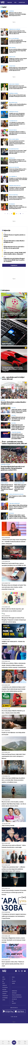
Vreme (13, 983)
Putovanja (5, 987)
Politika (3, 400)
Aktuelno (11, 513)
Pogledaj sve (14, 265)
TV (12, 979)
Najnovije (9, 2)
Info (3, 977)
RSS (13, 1001)
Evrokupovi (5, 311)
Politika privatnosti (17, 997)
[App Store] (19, 1011)
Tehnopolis (5, 341)
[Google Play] (8, 1011)
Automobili (5, 997)
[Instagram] (22, 971)
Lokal (3, 999)
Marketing (14, 990)
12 (6, 102)
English (14, 981)
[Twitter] (19, 971)
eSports (4, 993)
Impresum (14, 993)
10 (6, 111)
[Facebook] (16, 971)
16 (6, 47)
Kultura (4, 989)
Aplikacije (14, 999)
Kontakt (14, 1003)
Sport (3, 979)
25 (20, 213)
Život (3, 983)
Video (13, 977)
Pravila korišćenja (16, 995)
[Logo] (2, 2)
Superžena (5, 991)
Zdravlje (4, 985)
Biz (3, 981)
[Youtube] (25, 971)
